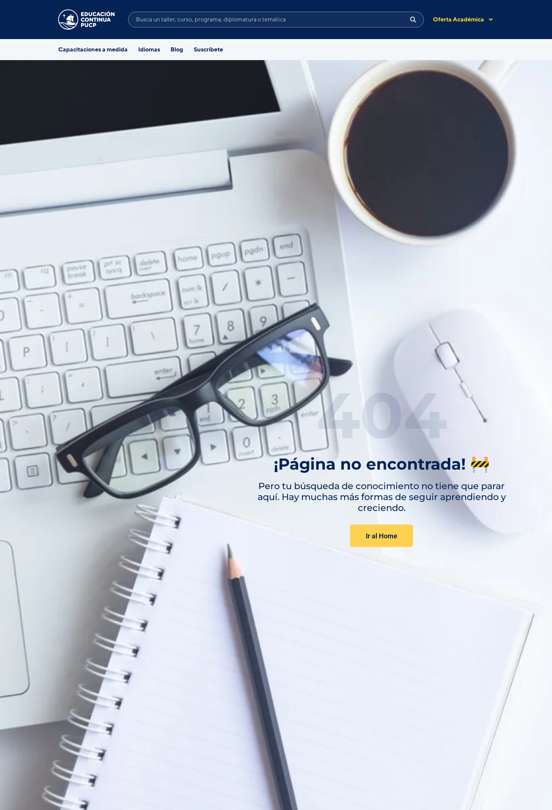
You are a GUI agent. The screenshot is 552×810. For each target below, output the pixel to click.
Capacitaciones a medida (93, 49)
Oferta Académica (458, 19)
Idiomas (149, 49)
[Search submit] (413, 19)
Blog (176, 49)
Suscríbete (208, 49)
